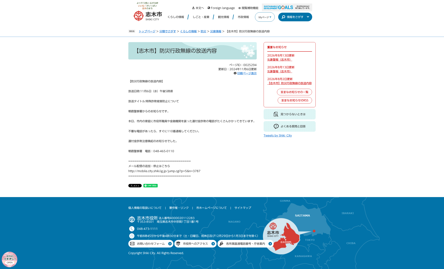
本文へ (200, 8)
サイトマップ (242, 207)
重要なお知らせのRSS (294, 100)
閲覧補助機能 (250, 8)
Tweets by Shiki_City (278, 135)
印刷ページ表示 (247, 73)
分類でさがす (167, 31)
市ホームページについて (211, 207)
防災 (203, 31)
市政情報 (243, 17)
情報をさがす (295, 17)
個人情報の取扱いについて (145, 207)
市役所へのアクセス (195, 243)
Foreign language (223, 8)
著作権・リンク (179, 207)
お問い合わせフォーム (151, 243)
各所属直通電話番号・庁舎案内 (245, 243)
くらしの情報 (175, 17)
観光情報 (223, 17)
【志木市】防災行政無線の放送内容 (289, 83)
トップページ (147, 31)
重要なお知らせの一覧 (294, 92)
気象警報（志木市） (279, 59)
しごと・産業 (201, 17)
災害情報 (215, 31)
